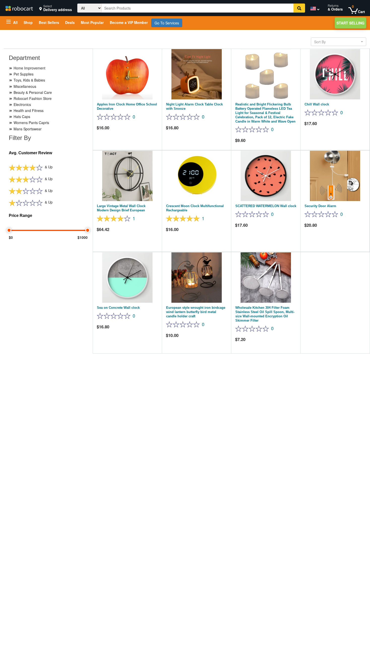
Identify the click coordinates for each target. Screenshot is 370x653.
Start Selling (350, 22)
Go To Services (167, 22)
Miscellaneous (24, 86)
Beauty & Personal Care (32, 92)
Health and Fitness (28, 110)
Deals (70, 22)
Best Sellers (49, 22)
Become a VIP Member (129, 22)
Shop (28, 22)
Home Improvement (29, 67)
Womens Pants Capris (31, 122)
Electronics (22, 104)
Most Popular (92, 22)
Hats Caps (21, 116)
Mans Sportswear (27, 128)
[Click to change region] (313, 9)
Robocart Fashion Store (32, 98)
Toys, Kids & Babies (29, 80)
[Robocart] (19, 8)
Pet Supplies (23, 73)
